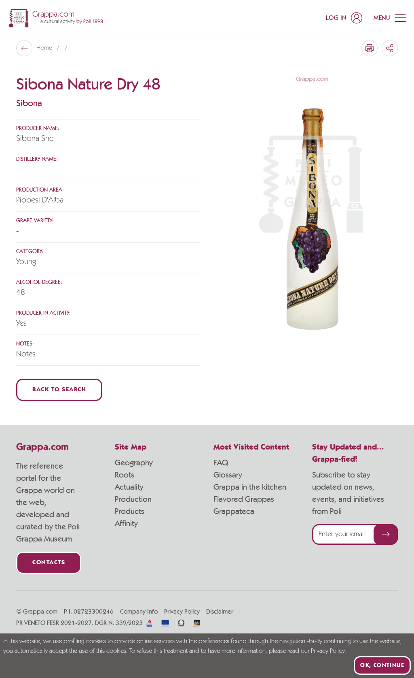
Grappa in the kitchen (249, 487)
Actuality (129, 487)
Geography (134, 463)
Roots (124, 475)
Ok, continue (382, 665)
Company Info (139, 611)
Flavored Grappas (243, 499)
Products (129, 511)
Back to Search (59, 390)
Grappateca (233, 511)
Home (45, 48)
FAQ (220, 463)
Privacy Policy (182, 611)
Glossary (227, 475)
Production (133, 499)
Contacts (48, 563)
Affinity (126, 524)
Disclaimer (219, 611)
